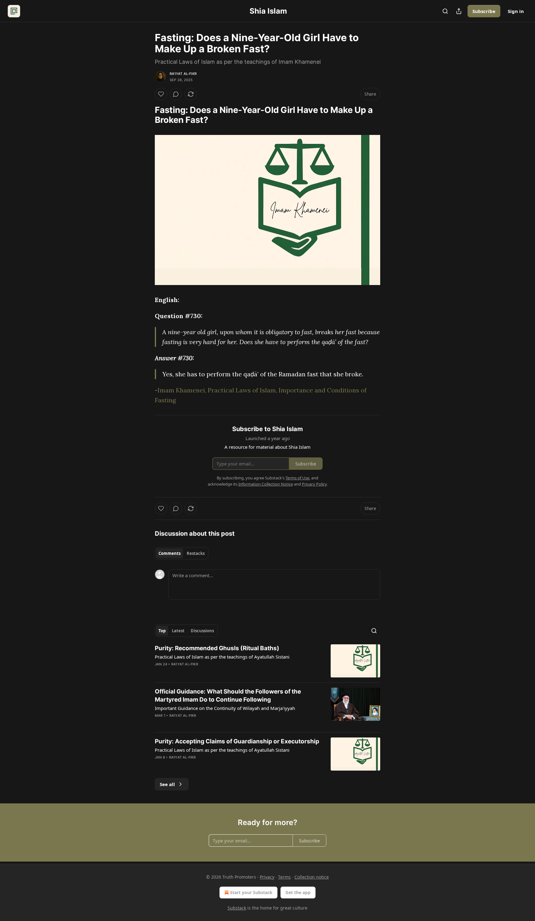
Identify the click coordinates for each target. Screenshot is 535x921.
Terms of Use (297, 478)
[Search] (445, 11)
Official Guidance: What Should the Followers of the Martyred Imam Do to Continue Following (228, 695)
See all (167, 784)
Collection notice (311, 877)
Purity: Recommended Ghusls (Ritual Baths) (217, 648)
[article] (267, 661)
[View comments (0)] (176, 94)
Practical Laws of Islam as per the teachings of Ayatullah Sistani (222, 657)
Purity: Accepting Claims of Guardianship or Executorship (237, 741)
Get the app (298, 892)
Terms (284, 877)
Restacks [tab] (196, 553)
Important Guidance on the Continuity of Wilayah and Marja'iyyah (225, 708)
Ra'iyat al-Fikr (183, 73)
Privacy (267, 877)
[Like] (161, 94)
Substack (237, 908)
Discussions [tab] (202, 630)
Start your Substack (251, 892)
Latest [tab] (178, 630)
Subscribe (483, 11)
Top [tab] (162, 630)
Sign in (516, 11)
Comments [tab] (170, 553)
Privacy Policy (314, 484)
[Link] (146, 115)
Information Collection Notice (265, 484)
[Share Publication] (459, 11)
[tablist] (181, 553)
